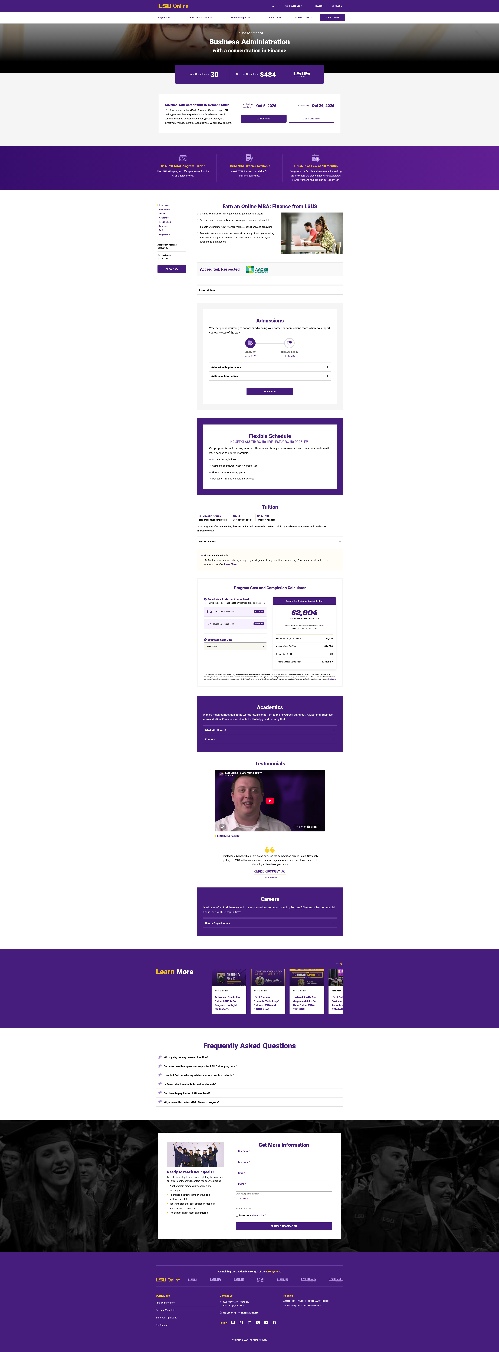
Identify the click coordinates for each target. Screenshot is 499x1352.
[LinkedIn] (249, 1322)
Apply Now (263, 118)
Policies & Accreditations (318, 1300)
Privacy (300, 1300)
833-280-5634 (229, 1312)
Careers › (163, 226)
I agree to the (252, 1215)
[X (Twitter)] (258, 1322)
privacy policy (258, 1215)
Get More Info (311, 118)
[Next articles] (341, 963)
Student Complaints (292, 1305)
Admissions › (165, 209)
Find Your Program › (166, 1302)
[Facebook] (274, 1322)
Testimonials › (165, 221)
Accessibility (289, 1300)
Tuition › (163, 213)
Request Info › (165, 234)
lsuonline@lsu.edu (249, 1312)
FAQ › (161, 230)
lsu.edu (319, 5)
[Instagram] (233, 1322)
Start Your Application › (167, 1317)
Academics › (165, 217)
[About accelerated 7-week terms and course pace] (264, 603)
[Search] (273, 6)
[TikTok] (241, 1322)
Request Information (284, 1226)
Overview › (164, 205)
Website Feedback (312, 1305)
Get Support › (162, 1325)
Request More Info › (166, 1310)
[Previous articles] (337, 963)
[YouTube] (266, 1322)
